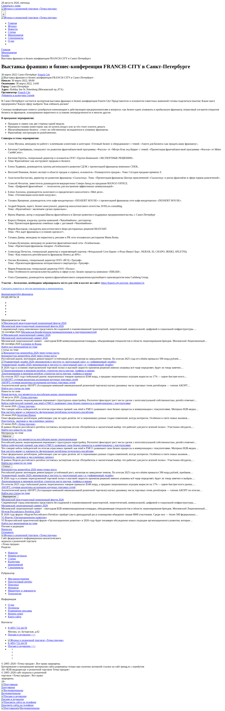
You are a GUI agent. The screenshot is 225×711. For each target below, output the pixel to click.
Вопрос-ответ (15, 613)
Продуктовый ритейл (20, 581)
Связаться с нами (11, 5)
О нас (11, 41)
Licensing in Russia (31, 343)
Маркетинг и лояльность (22, 590)
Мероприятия (15, 35)
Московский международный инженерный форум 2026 (32, 326)
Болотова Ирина (26, 415)
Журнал (12, 26)
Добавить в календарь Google (17, 95)
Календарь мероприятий (15, 563)
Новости (13, 29)
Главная (12, 23)
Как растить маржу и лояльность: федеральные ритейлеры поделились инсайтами (47, 412)
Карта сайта (14, 616)
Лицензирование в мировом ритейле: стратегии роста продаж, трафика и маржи (46, 373)
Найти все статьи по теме (15, 388)
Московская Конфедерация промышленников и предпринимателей (59, 332)
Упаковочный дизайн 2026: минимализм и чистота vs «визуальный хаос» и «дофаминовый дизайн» (57, 364)
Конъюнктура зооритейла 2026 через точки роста (29, 355)
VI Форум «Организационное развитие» (24, 517)
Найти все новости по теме (16, 430)
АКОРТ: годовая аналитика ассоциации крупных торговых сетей (38, 382)
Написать (6, 529)
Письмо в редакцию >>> (22, 634)
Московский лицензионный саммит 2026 (24, 338)
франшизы (7, 294)
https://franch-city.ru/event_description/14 (122, 282)
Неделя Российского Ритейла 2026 (20, 511)
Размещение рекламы (20, 610)
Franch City (44, 74)
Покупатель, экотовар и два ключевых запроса (27, 421)
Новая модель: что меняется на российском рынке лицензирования (39, 394)
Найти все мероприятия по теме (19, 346)
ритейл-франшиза (23, 294)
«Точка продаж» (29, 397)
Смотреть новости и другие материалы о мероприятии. (32, 288)
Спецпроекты (15, 38)
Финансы (13, 587)
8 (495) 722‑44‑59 (17, 627)
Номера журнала (17, 555)
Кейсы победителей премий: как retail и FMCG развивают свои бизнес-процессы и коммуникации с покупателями (66, 403)
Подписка (13, 607)
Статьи (12, 32)
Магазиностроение (18, 578)
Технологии (14, 593)
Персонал (13, 584)
